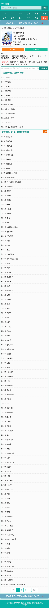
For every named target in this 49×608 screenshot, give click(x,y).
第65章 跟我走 (6, 426)
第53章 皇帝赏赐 (7, 372)
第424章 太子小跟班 (8, 109)
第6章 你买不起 (6, 159)
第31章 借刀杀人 (7, 272)
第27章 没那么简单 (7, 254)
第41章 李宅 (5, 317)
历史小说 (11, 28)
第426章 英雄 (6, 100)
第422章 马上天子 (7, 118)
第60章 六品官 (6, 403)
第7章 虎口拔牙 (6, 164)
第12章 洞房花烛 (7, 186)
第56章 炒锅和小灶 (7, 385)
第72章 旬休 (5, 458)
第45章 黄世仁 (6, 335)
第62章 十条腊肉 (7, 412)
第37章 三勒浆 (6, 299)
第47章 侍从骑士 (7, 345)
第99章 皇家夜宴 (7, 580)
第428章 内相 (6, 91)
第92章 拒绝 (5, 548)
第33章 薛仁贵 (6, 281)
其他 (20, 18)
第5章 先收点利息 (7, 155)
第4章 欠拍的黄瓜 (7, 150)
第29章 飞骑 (5, 263)
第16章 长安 (5, 204)
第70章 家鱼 (5, 449)
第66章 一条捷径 (7, 430)
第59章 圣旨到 (6, 399)
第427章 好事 (6, 95)
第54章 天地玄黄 (7, 376)
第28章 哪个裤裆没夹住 (9, 259)
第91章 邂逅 (5, 544)
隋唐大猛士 (24, 62)
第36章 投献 (5, 295)
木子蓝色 (21, 36)
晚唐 (25, 64)
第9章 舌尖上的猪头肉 (9, 173)
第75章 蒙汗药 (6, 471)
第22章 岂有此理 (7, 231)
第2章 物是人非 (6, 141)
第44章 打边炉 (6, 331)
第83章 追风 (5, 507)
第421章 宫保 (6, 122)
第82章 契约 (5, 503)
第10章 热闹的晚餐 (7, 177)
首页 (4, 13)
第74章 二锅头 (6, 467)
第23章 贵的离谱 (7, 236)
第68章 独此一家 (7, 440)
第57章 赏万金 (6, 390)
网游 (44, 13)
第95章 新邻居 (6, 562)
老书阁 (5, 4)
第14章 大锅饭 (6, 195)
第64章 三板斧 (6, 421)
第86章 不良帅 (6, 521)
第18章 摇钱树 (6, 213)
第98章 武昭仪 (6, 575)
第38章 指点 (5, 304)
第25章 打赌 (5, 245)
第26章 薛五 (5, 250)
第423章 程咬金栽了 (8, 113)
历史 (36, 13)
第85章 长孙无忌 (7, 516)
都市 (28, 13)
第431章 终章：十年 (28, 44)
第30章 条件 (5, 268)
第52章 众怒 (5, 367)
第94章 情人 (5, 557)
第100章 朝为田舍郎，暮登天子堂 (13, 584)
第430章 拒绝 (6, 82)
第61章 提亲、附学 (7, 408)
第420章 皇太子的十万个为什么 (12, 127)
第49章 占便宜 (6, 354)
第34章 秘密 (5, 286)
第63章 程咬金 (6, 417)
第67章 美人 (5, 435)
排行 (28, 18)
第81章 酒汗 (5, 498)
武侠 (20, 13)
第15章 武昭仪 (6, 200)
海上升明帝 (14, 62)
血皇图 (39, 62)
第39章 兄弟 (5, 308)
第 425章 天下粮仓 (7, 104)
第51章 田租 (5, 363)
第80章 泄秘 (5, 494)
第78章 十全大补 (7, 485)
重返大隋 (19, 64)
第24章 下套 (5, 240)
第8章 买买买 (5, 168)
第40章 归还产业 (7, 313)
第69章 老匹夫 (6, 444)
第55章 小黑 (5, 381)
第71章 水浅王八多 (7, 453)
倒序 (45, 132)
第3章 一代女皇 (6, 146)
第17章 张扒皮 (6, 209)
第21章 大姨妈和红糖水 (9, 227)
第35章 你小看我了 (7, 290)
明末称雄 (32, 62)
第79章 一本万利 (7, 489)
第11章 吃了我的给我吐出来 (11, 182)
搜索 (45, 7)
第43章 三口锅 (6, 326)
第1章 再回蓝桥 (6, 136)
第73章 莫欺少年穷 (7, 462)
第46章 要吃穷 (6, 340)
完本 (36, 18)
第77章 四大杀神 (7, 480)
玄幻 (12, 13)
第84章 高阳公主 (7, 512)
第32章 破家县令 (7, 277)
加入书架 (13, 49)
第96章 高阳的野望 (7, 566)
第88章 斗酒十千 (7, 530)
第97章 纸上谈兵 (7, 571)
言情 (12, 18)
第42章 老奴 (5, 322)
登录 (44, 18)
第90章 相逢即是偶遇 (8, 539)
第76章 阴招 (5, 476)
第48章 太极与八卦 (7, 349)
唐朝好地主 (10, 64)
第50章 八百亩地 (7, 358)
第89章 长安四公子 (7, 534)
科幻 (4, 18)
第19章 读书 (5, 218)
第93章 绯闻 (5, 553)
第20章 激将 (5, 222)
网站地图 (24, 605)
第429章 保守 (6, 86)
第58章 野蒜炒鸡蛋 (7, 394)
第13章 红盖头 (6, 191)
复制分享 (44, 68)
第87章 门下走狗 (7, 525)
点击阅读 (36, 49)
